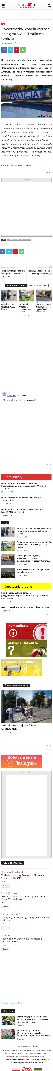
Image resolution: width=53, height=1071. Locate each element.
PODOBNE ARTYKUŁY (16, 285)
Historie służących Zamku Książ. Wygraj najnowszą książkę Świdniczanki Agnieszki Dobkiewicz (33, 1033)
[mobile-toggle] (3, 5)
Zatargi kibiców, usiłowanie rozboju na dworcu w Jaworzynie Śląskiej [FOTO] (8, 306)
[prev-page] (25, 315)
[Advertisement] (26, 208)
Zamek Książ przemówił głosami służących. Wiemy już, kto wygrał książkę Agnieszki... (32, 1019)
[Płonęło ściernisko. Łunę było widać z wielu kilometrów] (8, 573)
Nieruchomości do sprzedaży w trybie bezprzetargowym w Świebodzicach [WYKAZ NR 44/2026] (23, 486)
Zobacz (5, 885)
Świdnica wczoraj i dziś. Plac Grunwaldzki (18, 727)
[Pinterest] (16, 50)
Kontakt (35, 1046)
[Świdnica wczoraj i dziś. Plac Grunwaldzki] (26, 706)
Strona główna (5, 19)
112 (14, 19)
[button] (49, 6)
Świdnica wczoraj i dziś (16, 685)
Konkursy (8, 1011)
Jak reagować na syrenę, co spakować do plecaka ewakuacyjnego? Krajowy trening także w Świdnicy (43, 307)
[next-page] (28, 315)
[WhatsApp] (23, 50)
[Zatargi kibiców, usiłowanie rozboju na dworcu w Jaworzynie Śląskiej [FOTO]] (9, 295)
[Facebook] (4, 50)
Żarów (27, 239)
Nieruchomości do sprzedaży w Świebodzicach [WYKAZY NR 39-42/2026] (23, 510)
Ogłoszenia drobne (18, 586)
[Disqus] (26, 353)
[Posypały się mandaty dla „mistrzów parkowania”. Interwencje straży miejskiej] (27, 295)
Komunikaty (13, 477)
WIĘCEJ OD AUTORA (37, 285)
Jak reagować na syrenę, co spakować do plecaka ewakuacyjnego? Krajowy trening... (33, 558)
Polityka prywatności (22, 1046)
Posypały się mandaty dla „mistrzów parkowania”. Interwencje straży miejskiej (25, 307)
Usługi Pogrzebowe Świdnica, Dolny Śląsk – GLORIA (25, 607)
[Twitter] (10, 50)
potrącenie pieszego (15, 239)
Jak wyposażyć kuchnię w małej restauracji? (40, 272)
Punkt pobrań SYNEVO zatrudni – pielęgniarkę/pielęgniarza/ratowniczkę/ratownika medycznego (24, 595)
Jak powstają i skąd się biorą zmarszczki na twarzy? (13, 273)
